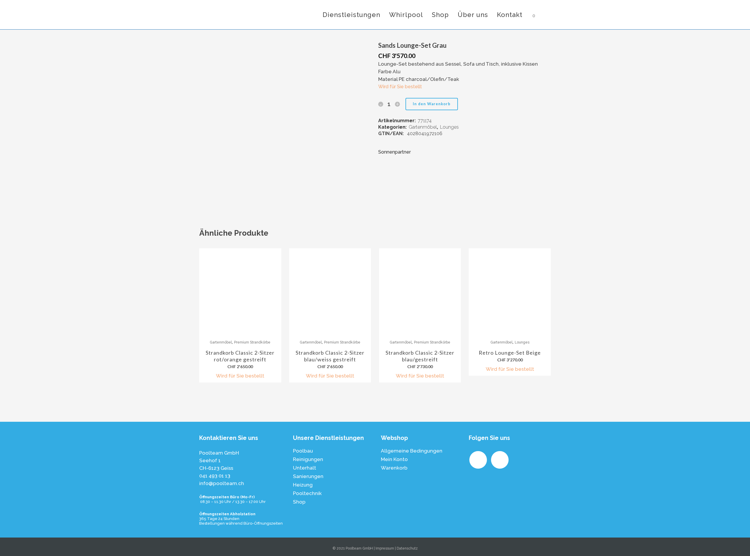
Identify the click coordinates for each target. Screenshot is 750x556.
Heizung (303, 485)
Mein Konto (394, 459)
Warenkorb (394, 468)
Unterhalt (304, 468)
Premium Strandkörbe (252, 342)
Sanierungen (308, 476)
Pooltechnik (307, 493)
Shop (299, 502)
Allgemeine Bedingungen (411, 451)
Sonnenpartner (394, 152)
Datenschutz (407, 548)
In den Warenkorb (432, 103)
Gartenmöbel (423, 127)
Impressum (385, 548)
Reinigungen (308, 459)
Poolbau (303, 451)
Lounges (449, 127)
